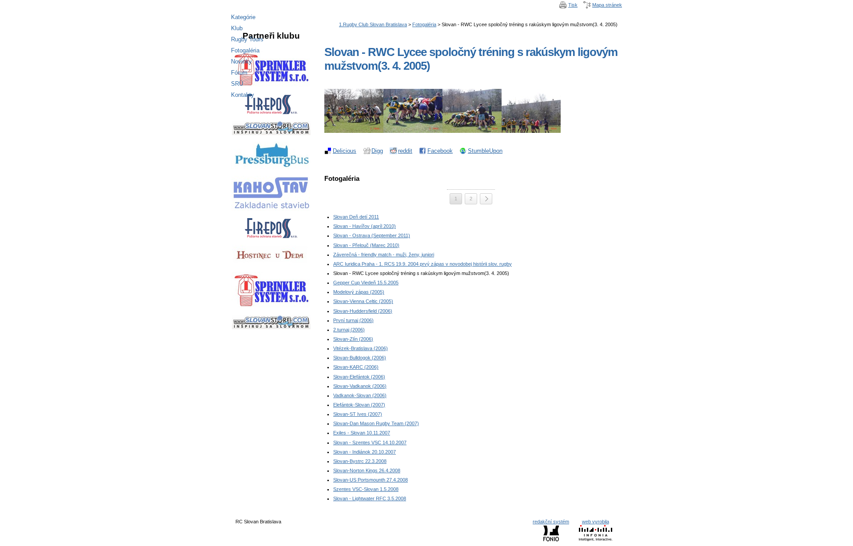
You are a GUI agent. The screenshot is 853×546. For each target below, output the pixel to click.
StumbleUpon (485, 150)
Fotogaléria (424, 24)
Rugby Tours (247, 39)
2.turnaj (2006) (349, 329)
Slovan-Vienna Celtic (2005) (363, 301)
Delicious (344, 150)
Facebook (440, 150)
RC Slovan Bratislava (426, 6)
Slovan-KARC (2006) (356, 367)
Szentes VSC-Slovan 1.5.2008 (366, 489)
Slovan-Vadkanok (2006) (360, 386)
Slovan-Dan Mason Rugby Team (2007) (376, 423)
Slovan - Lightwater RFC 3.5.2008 (369, 498)
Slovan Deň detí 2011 (356, 216)
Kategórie (243, 17)
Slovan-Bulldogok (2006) (359, 357)
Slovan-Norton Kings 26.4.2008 (366, 470)
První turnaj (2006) (353, 320)
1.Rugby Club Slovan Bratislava (373, 24)
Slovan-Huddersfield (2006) (362, 311)
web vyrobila (595, 521)
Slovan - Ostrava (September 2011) (371, 235)
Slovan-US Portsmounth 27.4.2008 (370, 479)
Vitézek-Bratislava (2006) (360, 348)
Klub (237, 28)
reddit (405, 150)
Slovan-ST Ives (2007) (357, 414)
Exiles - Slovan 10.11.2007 (361, 432)
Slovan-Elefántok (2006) (359, 376)
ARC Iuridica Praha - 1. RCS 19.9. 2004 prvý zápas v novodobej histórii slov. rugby (422, 264)
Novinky (241, 61)
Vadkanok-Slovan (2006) (360, 395)
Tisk (573, 5)
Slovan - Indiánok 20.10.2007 (364, 451)
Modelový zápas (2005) (358, 292)
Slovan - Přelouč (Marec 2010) (366, 245)
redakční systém (551, 521)
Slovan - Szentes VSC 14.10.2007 (370, 442)
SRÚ (237, 83)
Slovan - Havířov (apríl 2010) (364, 226)
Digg (377, 150)
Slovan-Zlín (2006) (353, 339)
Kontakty (242, 95)
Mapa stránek (607, 5)
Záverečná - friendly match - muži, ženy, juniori (383, 254)
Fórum (239, 72)
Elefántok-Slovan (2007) (359, 404)
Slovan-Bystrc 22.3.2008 (360, 461)
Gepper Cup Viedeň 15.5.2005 (366, 282)
